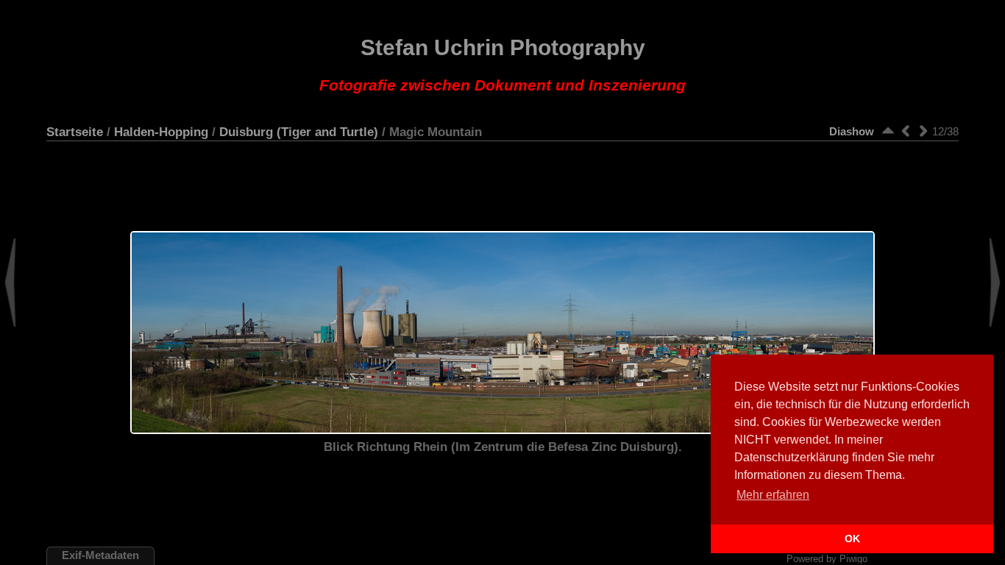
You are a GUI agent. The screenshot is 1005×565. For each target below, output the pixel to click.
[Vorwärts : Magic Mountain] (923, 130)
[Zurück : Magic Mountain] (906, 130)
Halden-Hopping (161, 131)
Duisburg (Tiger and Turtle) (298, 131)
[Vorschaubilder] (888, 130)
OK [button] (852, 538)
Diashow (851, 131)
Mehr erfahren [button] (772, 494)
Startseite (74, 131)
